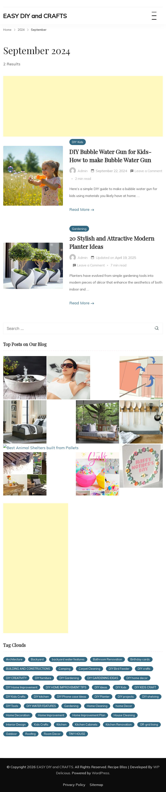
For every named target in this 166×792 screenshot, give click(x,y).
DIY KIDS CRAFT (145, 687)
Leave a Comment (148, 171)
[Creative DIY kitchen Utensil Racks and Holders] (141, 422)
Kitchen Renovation (119, 724)
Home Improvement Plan (88, 715)
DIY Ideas (101, 687)
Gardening (79, 229)
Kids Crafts (41, 724)
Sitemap (96, 784)
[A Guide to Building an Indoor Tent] (141, 377)
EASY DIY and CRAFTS (35, 15)
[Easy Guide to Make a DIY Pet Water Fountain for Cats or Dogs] (24, 377)
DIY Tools (12, 706)
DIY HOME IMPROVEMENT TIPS (66, 687)
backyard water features (68, 659)
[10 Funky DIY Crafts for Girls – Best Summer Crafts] (97, 473)
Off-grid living (149, 724)
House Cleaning (124, 715)
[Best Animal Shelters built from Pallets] (40, 447)
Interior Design (16, 724)
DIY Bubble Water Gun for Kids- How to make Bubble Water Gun (110, 156)
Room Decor (52, 734)
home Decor (124, 706)
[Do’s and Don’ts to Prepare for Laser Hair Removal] (68, 377)
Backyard (37, 659)
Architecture (14, 659)
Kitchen (62, 724)
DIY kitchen (41, 696)
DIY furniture (43, 678)
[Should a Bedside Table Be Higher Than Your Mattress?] (24, 422)
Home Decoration (18, 715)
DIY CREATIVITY (16, 678)
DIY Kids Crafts (16, 696)
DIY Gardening (69, 678)
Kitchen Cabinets (86, 724)
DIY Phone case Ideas (71, 696)
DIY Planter (102, 696)
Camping (64, 668)
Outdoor (11, 734)
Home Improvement (51, 715)
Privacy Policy (74, 784)
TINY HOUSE (77, 734)
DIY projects (126, 696)
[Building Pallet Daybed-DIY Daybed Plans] (97, 422)
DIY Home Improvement (21, 687)
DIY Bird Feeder (119, 668)
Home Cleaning (97, 706)
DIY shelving (150, 696)
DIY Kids (77, 142)
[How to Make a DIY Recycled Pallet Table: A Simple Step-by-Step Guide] (24, 473)
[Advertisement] (83, 106)
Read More (79, 209)
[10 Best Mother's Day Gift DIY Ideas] (141, 466)
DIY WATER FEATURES (41, 706)
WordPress (100, 773)
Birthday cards (140, 659)
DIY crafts (144, 668)
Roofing (30, 734)
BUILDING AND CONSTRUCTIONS (28, 668)
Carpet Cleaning (89, 668)
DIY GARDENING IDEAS (102, 678)
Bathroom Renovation (107, 659)
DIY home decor (137, 678)
